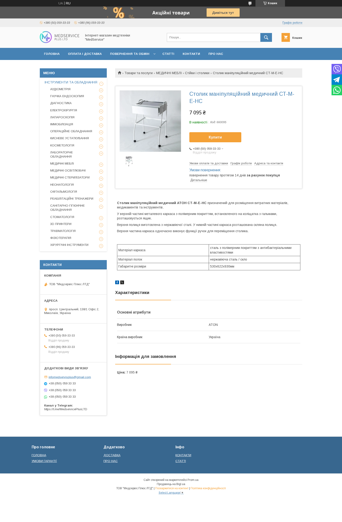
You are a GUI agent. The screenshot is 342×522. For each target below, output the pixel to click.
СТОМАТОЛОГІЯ (62, 217)
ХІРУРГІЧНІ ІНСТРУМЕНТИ (69, 245)
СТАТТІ (168, 54)
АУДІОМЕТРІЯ (60, 89)
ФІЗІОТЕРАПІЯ (60, 238)
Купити (215, 137)
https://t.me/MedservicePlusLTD (65, 409)
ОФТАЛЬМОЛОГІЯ (63, 191)
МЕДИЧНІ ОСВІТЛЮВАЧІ (68, 170)
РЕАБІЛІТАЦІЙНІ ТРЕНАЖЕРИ (71, 198)
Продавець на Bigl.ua (171, 484)
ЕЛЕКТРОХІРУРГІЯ (63, 110)
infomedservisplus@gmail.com (70, 377)
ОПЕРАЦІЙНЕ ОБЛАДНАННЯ (71, 131)
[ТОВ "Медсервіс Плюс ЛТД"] (59, 42)
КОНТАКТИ (191, 54)
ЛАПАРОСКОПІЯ (62, 117)
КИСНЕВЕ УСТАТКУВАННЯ (69, 138)
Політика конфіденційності (208, 488)
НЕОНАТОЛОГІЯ (62, 184)
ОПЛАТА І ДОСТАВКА (85, 54)
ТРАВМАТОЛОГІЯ (63, 231)
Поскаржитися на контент (171, 488)
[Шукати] (266, 37)
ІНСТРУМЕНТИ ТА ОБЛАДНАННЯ (70, 82)
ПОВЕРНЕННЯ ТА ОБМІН (129, 54)
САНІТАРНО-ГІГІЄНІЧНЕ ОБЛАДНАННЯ (67, 207)
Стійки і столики (197, 73)
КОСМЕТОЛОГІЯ (62, 145)
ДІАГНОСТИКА (61, 103)
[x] (122, 283)
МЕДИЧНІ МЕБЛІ (169, 73)
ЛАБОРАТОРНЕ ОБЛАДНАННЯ (61, 154)
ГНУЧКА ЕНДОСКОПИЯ (67, 96)
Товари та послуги (138, 73)
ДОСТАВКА (112, 455)
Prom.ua (193, 480)
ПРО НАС (215, 54)
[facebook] (117, 283)
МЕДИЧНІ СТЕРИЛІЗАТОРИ (70, 177)
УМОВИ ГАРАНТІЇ (44, 461)
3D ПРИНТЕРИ (60, 224)
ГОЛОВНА (52, 54)
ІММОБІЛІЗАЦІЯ (61, 124)
